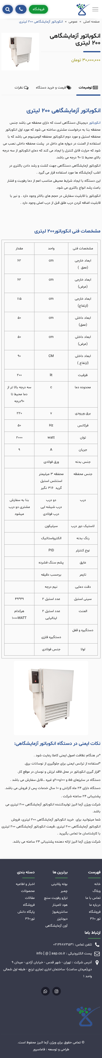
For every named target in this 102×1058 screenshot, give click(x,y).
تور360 (30, 918)
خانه (97, 884)
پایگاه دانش (26, 912)
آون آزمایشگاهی (56, 925)
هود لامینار (60, 905)
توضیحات (85, 87)
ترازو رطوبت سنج (56, 898)
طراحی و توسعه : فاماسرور (51, 1049)
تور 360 (95, 918)
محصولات (28, 891)
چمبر (64, 891)
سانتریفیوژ (60, 912)
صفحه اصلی (91, 21)
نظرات (19, 87)
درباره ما (95, 905)
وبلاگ (97, 891)
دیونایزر (62, 918)
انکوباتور (95, 122)
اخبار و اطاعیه (25, 884)
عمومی (73, 21)
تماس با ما (93, 898)
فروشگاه (38, 9)
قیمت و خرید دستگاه (51, 87)
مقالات (30, 898)
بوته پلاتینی (59, 884)
